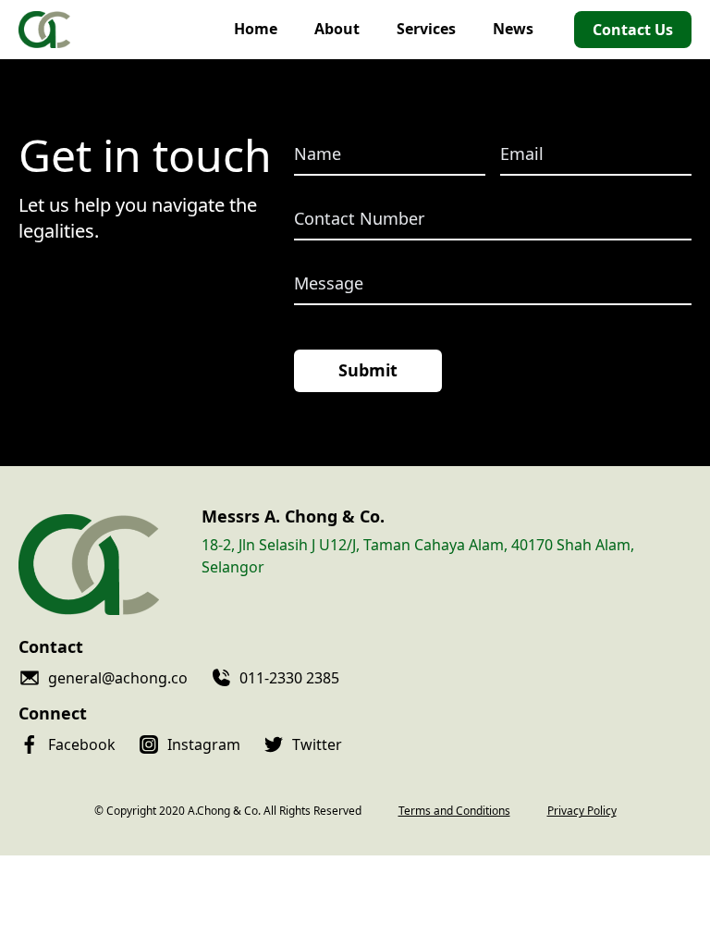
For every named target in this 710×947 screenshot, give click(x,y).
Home (255, 28)
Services (426, 28)
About (337, 28)
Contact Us (633, 29)
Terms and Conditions (454, 811)
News (513, 28)
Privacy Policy (582, 811)
